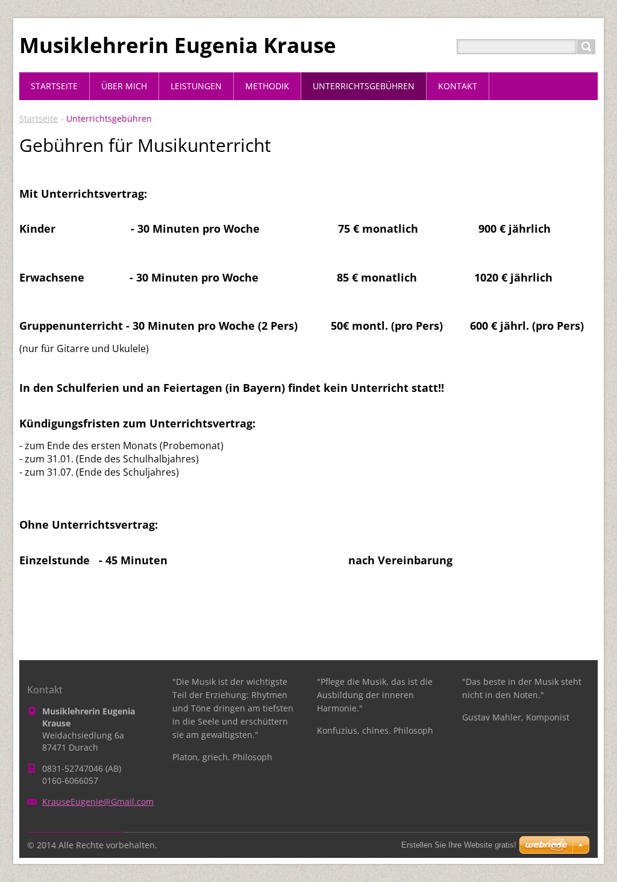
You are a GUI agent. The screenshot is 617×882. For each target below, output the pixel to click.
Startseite (38, 118)
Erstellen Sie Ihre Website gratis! (458, 844)
